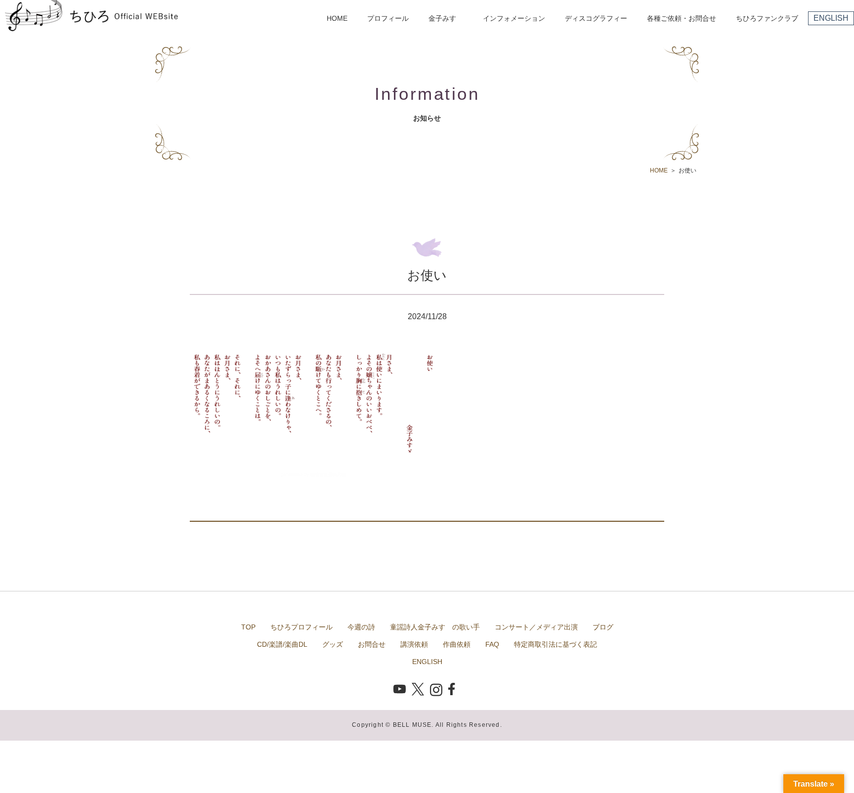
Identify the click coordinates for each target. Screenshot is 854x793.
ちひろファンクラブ (767, 18)
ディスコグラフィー (596, 18)
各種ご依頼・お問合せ (681, 18)
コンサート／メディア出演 (536, 627)
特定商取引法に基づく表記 (555, 644)
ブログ (603, 627)
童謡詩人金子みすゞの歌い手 (435, 627)
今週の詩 (361, 627)
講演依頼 (414, 644)
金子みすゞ (445, 18)
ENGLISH (831, 18)
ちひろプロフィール (301, 627)
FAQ (492, 644)
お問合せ (371, 644)
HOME (337, 18)
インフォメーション (514, 18)
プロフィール (388, 18)
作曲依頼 (456, 644)
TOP (248, 627)
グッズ (332, 644)
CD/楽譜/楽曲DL (282, 644)
